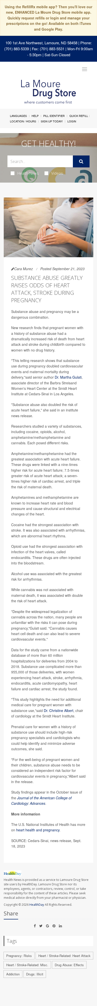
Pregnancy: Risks (19, 955)
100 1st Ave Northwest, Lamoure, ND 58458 (41, 42)
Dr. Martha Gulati (68, 377)
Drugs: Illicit (34, 974)
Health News (28, 173)
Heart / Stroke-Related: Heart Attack (64, 955)
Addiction (13, 974)
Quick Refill (78, 116)
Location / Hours (23, 121)
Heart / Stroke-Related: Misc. (27, 964)
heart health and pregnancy (37, 829)
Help (35, 116)
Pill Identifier (54, 116)
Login (71, 121)
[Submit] (81, 161)
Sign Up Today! (52, 121)
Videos (57, 173)
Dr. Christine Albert (58, 710)
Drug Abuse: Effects (69, 964)
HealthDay (36, 905)
